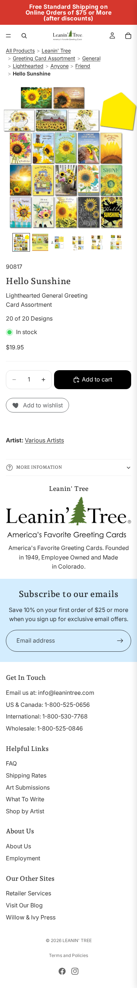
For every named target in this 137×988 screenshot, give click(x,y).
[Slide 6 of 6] (116, 242)
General (91, 58)
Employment (23, 858)
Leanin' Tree (56, 50)
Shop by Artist (25, 811)
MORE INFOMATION (39, 467)
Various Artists (44, 440)
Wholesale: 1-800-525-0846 (44, 728)
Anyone (59, 66)
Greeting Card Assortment (44, 58)
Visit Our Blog (24, 905)
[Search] (24, 36)
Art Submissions (28, 787)
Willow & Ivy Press (31, 917)
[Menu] (8, 35)
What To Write (25, 799)
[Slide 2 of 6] (40, 242)
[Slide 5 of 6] (97, 242)
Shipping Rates (26, 775)
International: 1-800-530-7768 (47, 716)
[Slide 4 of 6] (78, 242)
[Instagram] (75, 971)
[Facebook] (62, 971)
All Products (20, 50)
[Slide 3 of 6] (59, 242)
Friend (82, 66)
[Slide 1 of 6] (21, 242)
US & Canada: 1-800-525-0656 (48, 704)
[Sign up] (120, 640)
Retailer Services (28, 893)
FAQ (11, 763)
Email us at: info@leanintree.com (50, 692)
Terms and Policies (68, 955)
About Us (18, 846)
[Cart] (128, 36)
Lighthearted (28, 66)
